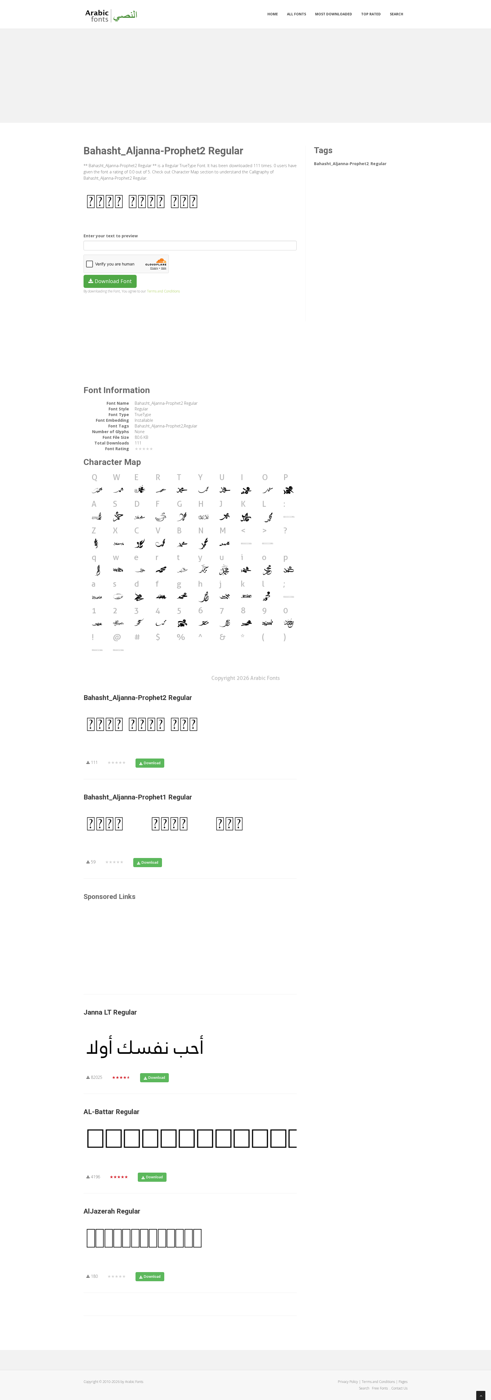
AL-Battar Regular (112, 1112)
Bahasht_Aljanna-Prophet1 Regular (138, 797)
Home (272, 14)
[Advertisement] (245, 74)
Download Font (112, 281)
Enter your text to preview (111, 235)
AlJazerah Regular (112, 1211)
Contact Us (399, 1388)
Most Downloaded (333, 14)
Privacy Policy (348, 1381)
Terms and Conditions (163, 291)
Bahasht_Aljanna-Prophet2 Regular (138, 698)
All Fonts (296, 14)
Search (396, 14)
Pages (403, 1381)
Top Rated (371, 14)
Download (152, 763)
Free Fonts (380, 1388)
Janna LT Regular (110, 1012)
